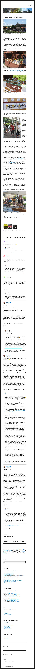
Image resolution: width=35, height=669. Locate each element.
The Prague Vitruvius (7, 628)
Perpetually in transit (7, 636)
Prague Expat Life (13, 230)
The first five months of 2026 (9, 573)
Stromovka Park (8, 231)
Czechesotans (6, 626)
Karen (7, 240)
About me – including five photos (10, 609)
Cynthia (5, 592)
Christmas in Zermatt (8, 582)
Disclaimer (6, 612)
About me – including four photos (9, 661)
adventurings (6, 622)
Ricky (5, 230)
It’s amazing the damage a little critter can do (12, 576)
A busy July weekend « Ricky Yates (13, 525)
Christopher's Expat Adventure (9, 623)
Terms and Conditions (8, 614)
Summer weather (12, 231)
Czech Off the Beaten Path (8, 625)
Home (4, 659)
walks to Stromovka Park (21, 158)
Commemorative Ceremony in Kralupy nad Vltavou (13, 580)
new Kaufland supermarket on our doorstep (16, 70)
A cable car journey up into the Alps (10, 581)
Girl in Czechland (7, 627)
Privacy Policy (6, 613)
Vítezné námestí (18, 231)
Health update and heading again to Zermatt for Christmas (14, 575)
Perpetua (7, 255)
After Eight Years (7, 579)
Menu (30, 5)
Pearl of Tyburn (8, 302)
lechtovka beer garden (12, 162)
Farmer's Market (19, 230)
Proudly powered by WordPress (8, 666)
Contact (4, 663)
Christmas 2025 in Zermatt (8, 574)
